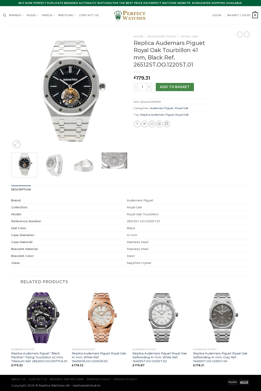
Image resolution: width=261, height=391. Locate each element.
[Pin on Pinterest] (159, 124)
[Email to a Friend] (152, 124)
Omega (47, 15)
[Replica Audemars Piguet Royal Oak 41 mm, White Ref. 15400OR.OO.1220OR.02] (100, 317)
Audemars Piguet (162, 36)
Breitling (65, 15)
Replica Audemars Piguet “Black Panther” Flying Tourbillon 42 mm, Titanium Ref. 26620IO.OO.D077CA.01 (39, 357)
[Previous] (18, 91)
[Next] (120, 91)
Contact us (89, 15)
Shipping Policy (99, 379)
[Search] (4, 15)
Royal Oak (189, 36)
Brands (15, 15)
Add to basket (175, 87)
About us (18, 379)
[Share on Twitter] (144, 124)
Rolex (31, 15)
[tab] (21, 189)
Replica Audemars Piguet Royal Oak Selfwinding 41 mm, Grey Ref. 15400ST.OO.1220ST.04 (220, 357)
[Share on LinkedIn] (166, 124)
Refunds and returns (67, 379)
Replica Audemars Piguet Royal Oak (164, 114)
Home (138, 36)
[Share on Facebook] (137, 124)
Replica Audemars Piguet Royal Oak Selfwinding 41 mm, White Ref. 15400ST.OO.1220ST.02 (160, 357)
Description (21, 189)
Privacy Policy (125, 379)
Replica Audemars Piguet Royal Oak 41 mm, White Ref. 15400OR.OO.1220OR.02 (99, 357)
